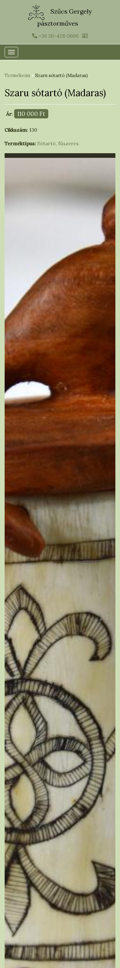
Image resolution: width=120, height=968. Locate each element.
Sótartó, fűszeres (58, 143)
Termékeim (17, 75)
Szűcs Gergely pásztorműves (64, 17)
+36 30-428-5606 (57, 36)
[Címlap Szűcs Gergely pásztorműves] (37, 12)
